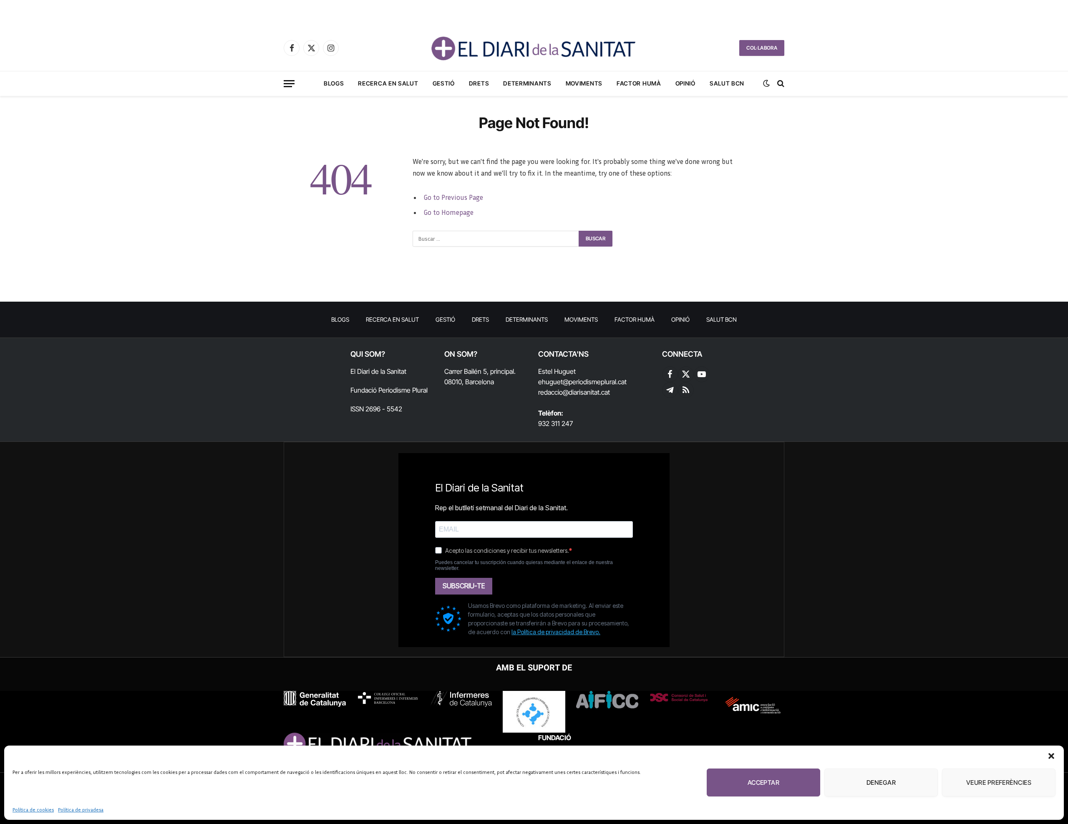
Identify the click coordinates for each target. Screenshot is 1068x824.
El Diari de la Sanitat (378, 371)
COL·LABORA (761, 48)
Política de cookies (33, 809)
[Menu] (289, 83)
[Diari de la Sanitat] (534, 48)
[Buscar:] (496, 239)
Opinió (685, 83)
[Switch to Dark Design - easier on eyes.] (766, 83)
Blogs (334, 83)
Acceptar (764, 782)
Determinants (527, 83)
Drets (479, 83)
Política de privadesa (80, 809)
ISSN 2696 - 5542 (376, 409)
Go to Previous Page (453, 197)
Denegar (881, 782)
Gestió (444, 83)
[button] (1051, 756)
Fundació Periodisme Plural (389, 390)
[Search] (780, 83)
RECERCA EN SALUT (388, 83)
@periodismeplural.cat (595, 382)
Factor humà (639, 83)
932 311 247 (555, 423)
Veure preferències (998, 782)
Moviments (584, 83)
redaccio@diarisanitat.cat (574, 392)
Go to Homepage (448, 212)
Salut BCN (727, 83)
